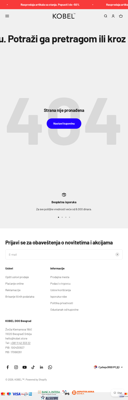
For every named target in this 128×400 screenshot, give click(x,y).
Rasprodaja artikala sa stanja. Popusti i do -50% (47, 4)
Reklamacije (12, 290)
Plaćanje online (14, 283)
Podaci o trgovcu (60, 283)
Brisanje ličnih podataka (19, 296)
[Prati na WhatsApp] (50, 367)
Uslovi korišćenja (60, 290)
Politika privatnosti (61, 303)
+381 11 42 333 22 (20, 342)
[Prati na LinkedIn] (41, 367)
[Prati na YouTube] (24, 367)
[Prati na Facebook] (7, 367)
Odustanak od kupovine (64, 309)
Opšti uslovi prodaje (17, 277)
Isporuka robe (58, 296)
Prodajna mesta (59, 277)
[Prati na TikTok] (33, 367)
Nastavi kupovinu (64, 123)
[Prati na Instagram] (16, 367)
